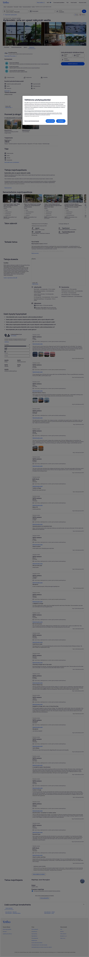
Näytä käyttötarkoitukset (31, 121)
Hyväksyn (60, 121)
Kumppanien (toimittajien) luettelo (31, 116)
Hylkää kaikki (50, 121)
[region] (45, 110)
